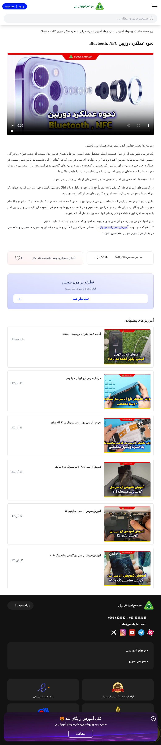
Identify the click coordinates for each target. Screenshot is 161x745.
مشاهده (80, 733)
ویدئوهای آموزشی (124, 31)
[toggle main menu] (155, 6)
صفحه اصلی (143, 31)
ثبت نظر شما (81, 298)
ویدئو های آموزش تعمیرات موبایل (96, 31)
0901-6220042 (116, 617)
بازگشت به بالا (22, 605)
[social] (150, 632)
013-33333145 (137, 617)
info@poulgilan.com (133, 624)
